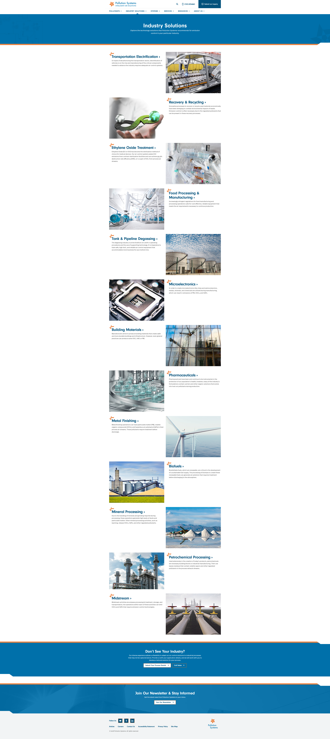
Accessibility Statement (146, 727)
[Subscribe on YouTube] (120, 721)
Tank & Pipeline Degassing (133, 238)
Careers (120, 727)
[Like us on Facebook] (126, 721)
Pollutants (114, 11)
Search (177, 4)
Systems (154, 11)
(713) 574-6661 (189, 4)
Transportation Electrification (135, 56)
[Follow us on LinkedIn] (132, 721)
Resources (183, 11)
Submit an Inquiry (211, 4)
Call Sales (178, 665)
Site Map (174, 727)
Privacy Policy (163, 727)
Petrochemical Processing (189, 557)
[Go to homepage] (122, 4)
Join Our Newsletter (163, 702)
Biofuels (175, 466)
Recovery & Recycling (186, 102)
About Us (198, 11)
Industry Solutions (135, 11)
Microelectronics (182, 284)
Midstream (120, 598)
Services (168, 11)
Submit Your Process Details (155, 665)
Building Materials (126, 329)
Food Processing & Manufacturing (184, 195)
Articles (111, 727)
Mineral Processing (127, 512)
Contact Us (131, 727)
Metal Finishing (124, 420)
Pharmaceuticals (182, 375)
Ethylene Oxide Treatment (132, 147)
